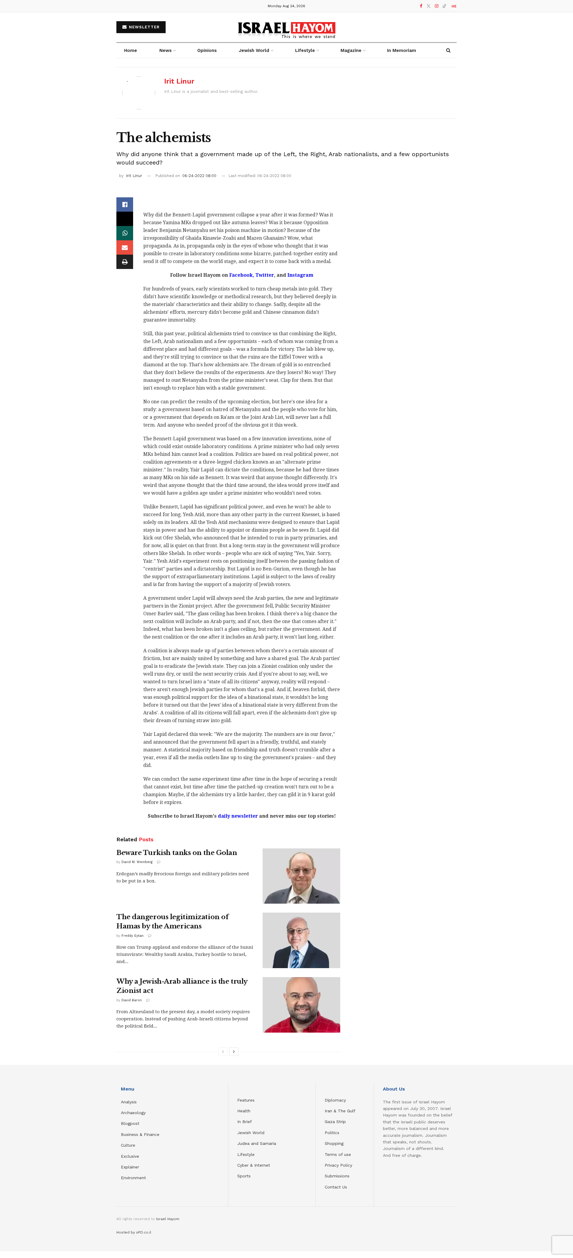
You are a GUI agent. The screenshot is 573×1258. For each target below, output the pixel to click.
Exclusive (130, 1156)
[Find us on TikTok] (444, 6)
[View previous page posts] (222, 1052)
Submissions (337, 1176)
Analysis (129, 1101)
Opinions (207, 50)
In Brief (244, 1121)
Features (246, 1100)
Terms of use (338, 1154)
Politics (332, 1132)
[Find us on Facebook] (421, 6)
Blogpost (130, 1123)
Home (130, 50)
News (165, 50)
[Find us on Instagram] (436, 6)
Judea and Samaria (256, 1143)
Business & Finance (140, 1134)
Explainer (130, 1167)
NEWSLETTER (143, 27)
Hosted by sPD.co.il (133, 1232)
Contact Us (336, 1187)
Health (243, 1110)
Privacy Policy (338, 1165)
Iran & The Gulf (340, 1110)
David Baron (131, 1000)
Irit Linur (179, 81)
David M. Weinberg (137, 862)
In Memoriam (401, 50)
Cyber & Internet (253, 1165)
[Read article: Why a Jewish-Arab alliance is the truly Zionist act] (301, 1005)
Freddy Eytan (132, 936)
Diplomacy (336, 1100)
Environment (133, 1177)
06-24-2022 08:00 (199, 175)
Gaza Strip (335, 1121)
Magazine (351, 50)
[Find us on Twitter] (428, 6)
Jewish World (250, 1132)
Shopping (334, 1143)
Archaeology (133, 1112)
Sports (244, 1176)
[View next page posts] (233, 1052)
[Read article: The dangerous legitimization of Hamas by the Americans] (301, 940)
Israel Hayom (167, 1219)
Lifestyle (246, 1154)
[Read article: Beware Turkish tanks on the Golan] (301, 876)
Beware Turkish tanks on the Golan (176, 853)
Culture (128, 1145)
